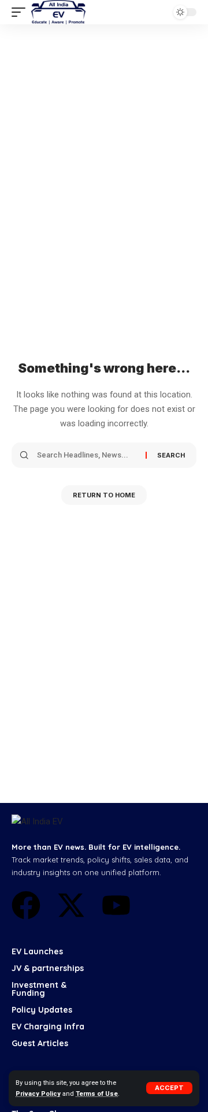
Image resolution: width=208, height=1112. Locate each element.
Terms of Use (97, 1094)
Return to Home (104, 495)
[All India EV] (58, 12)
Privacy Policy (38, 1094)
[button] (169, 1088)
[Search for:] (87, 455)
